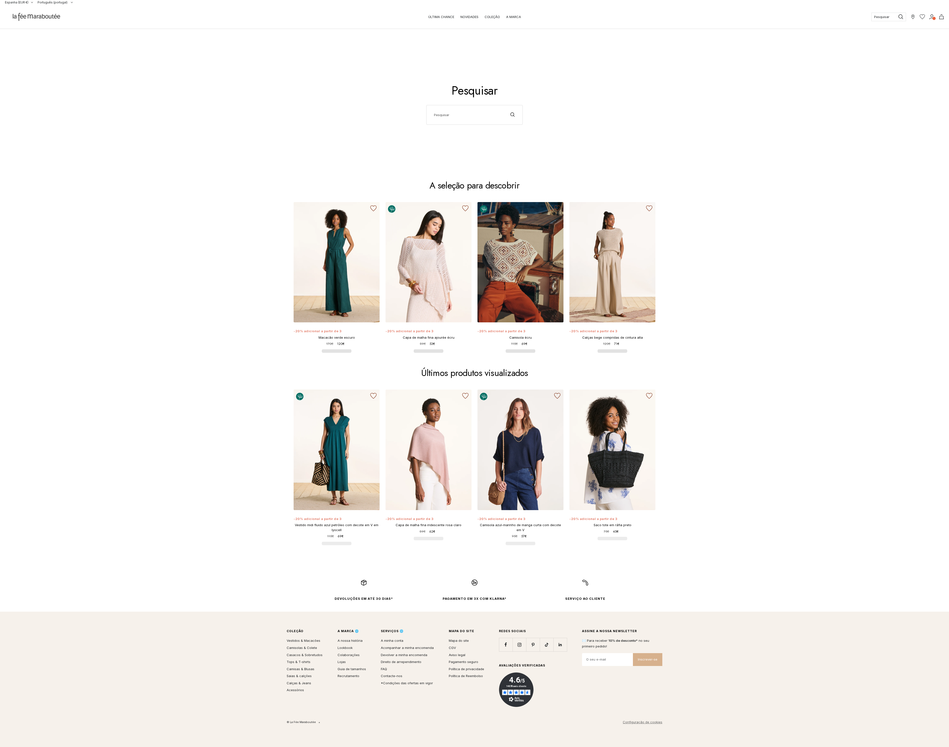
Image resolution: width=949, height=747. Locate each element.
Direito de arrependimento (401, 662)
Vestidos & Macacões (303, 641)
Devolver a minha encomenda (404, 655)
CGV (452, 648)
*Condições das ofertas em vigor (407, 683)
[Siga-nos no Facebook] (506, 644)
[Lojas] (912, 16)
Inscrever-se (647, 659)
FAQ (384, 669)
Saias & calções (299, 676)
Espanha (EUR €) (16, 2)
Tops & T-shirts (298, 662)
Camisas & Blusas (300, 669)
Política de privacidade (466, 669)
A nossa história (350, 641)
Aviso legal (457, 655)
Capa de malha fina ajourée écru (428, 337)
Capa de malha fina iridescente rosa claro (428, 525)
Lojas (342, 662)
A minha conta (392, 641)
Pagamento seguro (463, 662)
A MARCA (513, 17)
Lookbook (345, 648)
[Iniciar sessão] (931, 16)
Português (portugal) (53, 2)
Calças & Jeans (299, 683)
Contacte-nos (391, 676)
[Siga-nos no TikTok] (546, 644)
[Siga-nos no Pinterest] (533, 644)
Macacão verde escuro (337, 337)
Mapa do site (459, 641)
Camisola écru (520, 337)
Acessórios (295, 690)
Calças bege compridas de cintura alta (612, 337)
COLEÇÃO (492, 17)
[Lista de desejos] (922, 16)
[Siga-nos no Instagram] (519, 644)
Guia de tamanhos (352, 669)
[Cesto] (941, 16)
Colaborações (349, 655)
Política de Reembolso (466, 676)
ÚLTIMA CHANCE (441, 17)
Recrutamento (348, 676)
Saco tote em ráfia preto (612, 525)
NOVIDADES (469, 17)
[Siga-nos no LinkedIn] (560, 644)
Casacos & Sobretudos (305, 655)
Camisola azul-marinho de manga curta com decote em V (520, 527)
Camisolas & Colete (302, 648)
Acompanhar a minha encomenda (407, 648)
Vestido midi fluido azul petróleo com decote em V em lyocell (336, 527)
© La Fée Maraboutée (301, 722)
